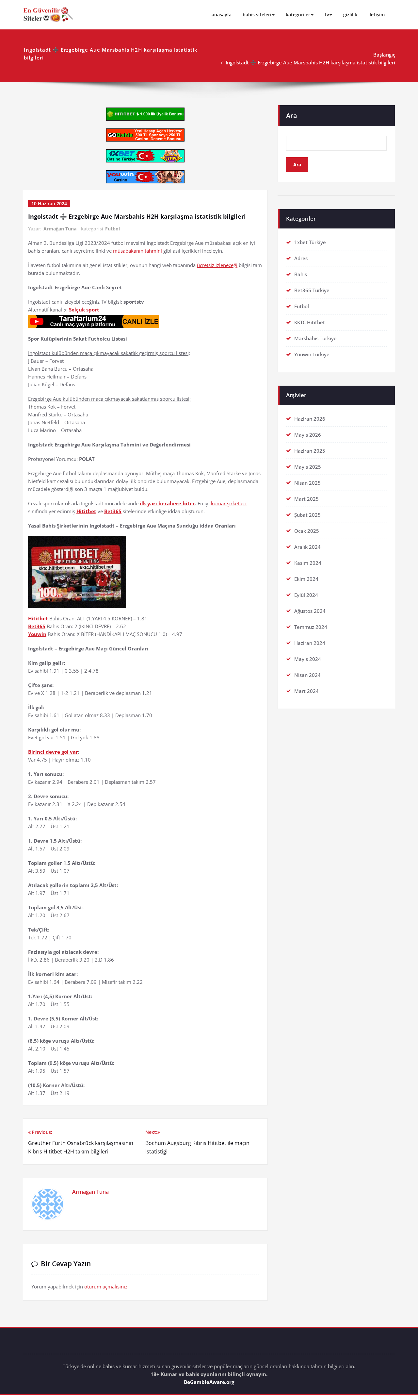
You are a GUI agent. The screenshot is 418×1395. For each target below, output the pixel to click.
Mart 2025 (306, 499)
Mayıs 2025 (307, 466)
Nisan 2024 (307, 675)
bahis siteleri (257, 14)
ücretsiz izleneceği (217, 265)
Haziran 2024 (309, 643)
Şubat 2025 (307, 515)
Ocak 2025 (306, 531)
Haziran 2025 (309, 450)
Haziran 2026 (309, 418)
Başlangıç (384, 54)
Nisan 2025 (307, 482)
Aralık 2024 (307, 547)
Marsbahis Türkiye (315, 338)
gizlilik (350, 14)
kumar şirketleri (229, 503)
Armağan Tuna (59, 229)
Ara (291, 115)
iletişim (376, 14)
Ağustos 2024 (310, 611)
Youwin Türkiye (312, 354)
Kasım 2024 (307, 563)
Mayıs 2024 (307, 659)
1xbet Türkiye (310, 242)
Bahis (300, 274)
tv (327, 14)
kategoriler (298, 14)
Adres (301, 258)
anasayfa (222, 14)
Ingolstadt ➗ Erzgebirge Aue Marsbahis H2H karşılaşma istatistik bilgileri (310, 62)
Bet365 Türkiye (312, 290)
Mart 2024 (306, 691)
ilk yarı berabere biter (167, 503)
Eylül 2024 (306, 595)
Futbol (112, 229)
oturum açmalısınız (105, 1286)
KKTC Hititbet (309, 322)
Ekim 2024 (306, 579)
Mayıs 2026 (307, 434)
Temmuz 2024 (310, 627)
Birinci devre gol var (53, 751)
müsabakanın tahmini (137, 250)
